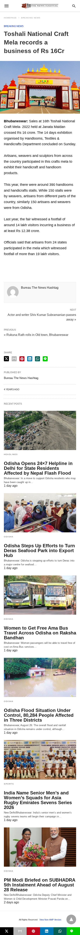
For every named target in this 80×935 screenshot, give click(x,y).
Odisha (8, 537)
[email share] (14, 358)
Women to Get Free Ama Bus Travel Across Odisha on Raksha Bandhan (40, 632)
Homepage (10, 18)
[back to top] (71, 919)
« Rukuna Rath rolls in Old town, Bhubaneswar (36, 334)
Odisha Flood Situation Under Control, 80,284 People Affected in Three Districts (39, 715)
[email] (20, 931)
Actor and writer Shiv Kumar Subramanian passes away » (42, 317)
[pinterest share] (21, 358)
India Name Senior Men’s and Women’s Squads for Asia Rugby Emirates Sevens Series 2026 (38, 800)
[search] (74, 6)
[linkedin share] (29, 358)
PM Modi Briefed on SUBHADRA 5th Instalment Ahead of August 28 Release (39, 884)
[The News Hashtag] (39, 5)
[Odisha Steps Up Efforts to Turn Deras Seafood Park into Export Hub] (40, 512)
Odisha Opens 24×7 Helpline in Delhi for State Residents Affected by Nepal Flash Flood (38, 468)
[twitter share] (6, 358)
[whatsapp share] (37, 358)
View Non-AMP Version (50, 919)
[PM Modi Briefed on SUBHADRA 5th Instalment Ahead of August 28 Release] (40, 847)
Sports (9, 784)
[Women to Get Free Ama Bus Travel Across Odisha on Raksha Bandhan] (40, 595)
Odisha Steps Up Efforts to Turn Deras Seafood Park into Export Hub (39, 550)
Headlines (11, 454)
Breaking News (30, 18)
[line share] (45, 358)
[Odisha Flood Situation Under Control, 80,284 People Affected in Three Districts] (40, 677)
